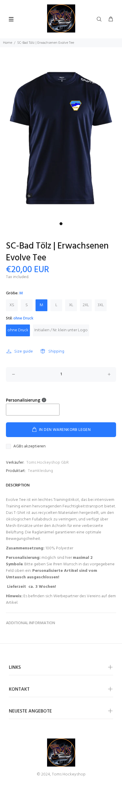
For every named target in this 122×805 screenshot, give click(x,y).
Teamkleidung (40, 471)
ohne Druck (17, 330)
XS (11, 305)
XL (71, 305)
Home (7, 43)
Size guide (23, 351)
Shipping (56, 351)
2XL (86, 305)
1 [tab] (61, 223)
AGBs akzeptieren (29, 446)
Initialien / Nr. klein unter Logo (61, 330)
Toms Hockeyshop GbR (47, 462)
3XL (101, 305)
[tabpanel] (61, 138)
